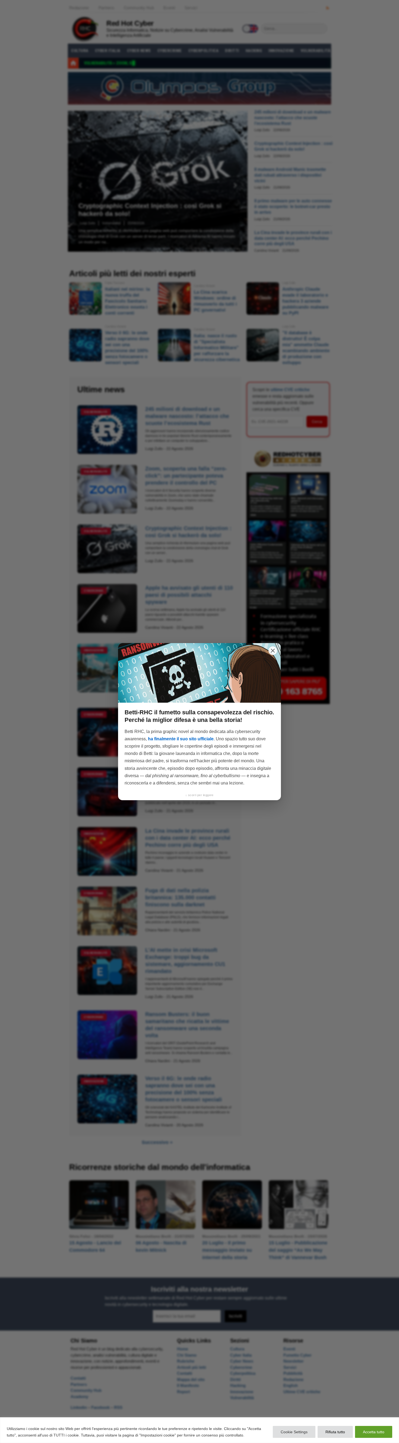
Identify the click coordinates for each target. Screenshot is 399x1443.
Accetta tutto (373, 1432)
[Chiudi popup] (272, 650)
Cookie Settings (294, 1432)
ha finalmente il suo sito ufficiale (181, 739)
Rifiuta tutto (335, 1432)
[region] (199, 1430)
